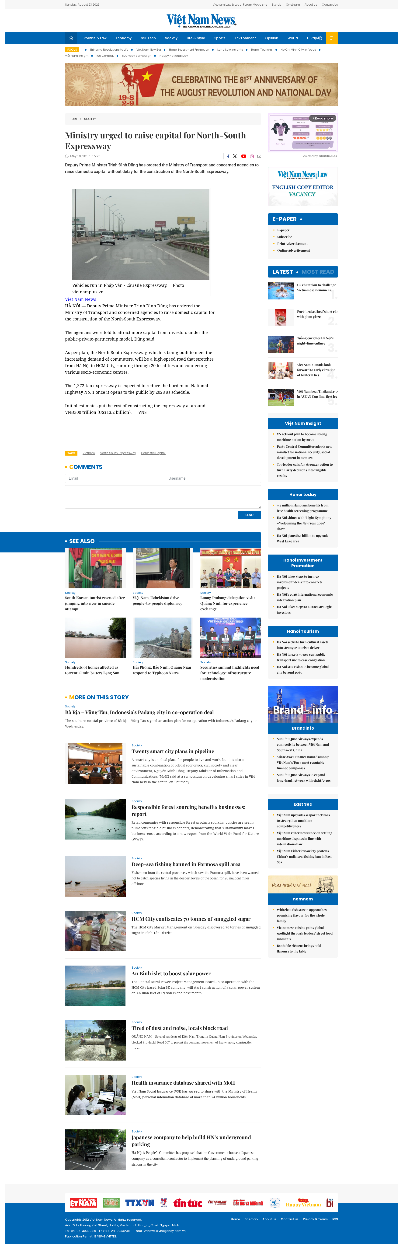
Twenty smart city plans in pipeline (173, 751)
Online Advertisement (293, 250)
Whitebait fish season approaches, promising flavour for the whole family (302, 915)
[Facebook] (228, 156)
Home (73, 119)
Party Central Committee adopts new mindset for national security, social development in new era (304, 452)
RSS (335, 1219)
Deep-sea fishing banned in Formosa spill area (186, 864)
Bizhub (276, 5)
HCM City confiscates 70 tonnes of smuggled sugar (191, 918)
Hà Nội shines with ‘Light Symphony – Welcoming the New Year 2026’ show (304, 523)
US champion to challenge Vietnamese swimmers (316, 287)
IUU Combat (105, 56)
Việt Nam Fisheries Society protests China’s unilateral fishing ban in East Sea (304, 856)
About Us (311, 5)
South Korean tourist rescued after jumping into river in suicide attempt (95, 603)
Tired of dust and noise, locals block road (180, 1027)
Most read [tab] (318, 272)
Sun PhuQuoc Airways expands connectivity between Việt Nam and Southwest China (303, 744)
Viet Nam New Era (148, 50)
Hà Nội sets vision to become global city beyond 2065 (303, 669)
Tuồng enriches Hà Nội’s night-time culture (315, 340)
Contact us (289, 1219)
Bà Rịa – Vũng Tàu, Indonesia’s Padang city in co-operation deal (139, 712)
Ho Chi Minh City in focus (298, 50)
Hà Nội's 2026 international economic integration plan (305, 597)
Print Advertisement (292, 243)
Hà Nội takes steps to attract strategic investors (304, 609)
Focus (72, 50)
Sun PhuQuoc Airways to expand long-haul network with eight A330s (303, 778)
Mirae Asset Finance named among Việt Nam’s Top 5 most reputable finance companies (303, 762)
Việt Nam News (201, 21)
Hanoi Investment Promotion (189, 50)
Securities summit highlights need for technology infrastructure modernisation (229, 673)
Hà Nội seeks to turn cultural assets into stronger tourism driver (302, 645)
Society (171, 38)
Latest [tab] (283, 272)
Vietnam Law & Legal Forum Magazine (240, 5)
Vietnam (89, 453)
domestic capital (153, 453)
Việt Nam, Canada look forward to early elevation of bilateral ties (316, 369)
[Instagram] (252, 156)
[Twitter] (235, 156)
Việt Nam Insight (76, 56)
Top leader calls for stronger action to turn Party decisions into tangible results (305, 470)
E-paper (285, 219)
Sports (220, 38)
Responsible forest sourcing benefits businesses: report (188, 810)
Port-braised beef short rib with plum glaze (317, 314)
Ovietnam (293, 5)
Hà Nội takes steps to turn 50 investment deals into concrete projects (300, 582)
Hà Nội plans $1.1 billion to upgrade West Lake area (302, 538)
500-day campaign (136, 56)
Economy (124, 38)
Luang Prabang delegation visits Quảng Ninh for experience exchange (227, 603)
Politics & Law (95, 38)
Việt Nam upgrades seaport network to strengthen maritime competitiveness (303, 820)
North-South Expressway (118, 453)
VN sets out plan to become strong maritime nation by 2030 (302, 437)
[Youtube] (244, 156)
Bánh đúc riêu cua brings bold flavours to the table (299, 948)
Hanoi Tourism (262, 50)
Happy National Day (174, 56)
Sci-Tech (148, 38)
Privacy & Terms (315, 1219)
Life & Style (196, 38)
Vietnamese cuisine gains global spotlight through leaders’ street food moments (305, 933)
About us (269, 1219)
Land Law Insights (230, 50)
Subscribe (284, 237)
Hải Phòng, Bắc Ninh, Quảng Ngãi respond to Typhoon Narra (162, 670)
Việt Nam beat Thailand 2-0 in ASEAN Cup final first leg (317, 394)
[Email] (259, 156)
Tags (71, 453)
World (293, 38)
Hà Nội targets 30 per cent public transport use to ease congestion (301, 657)
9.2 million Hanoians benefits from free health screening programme (303, 508)
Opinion (271, 38)
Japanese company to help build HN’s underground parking (191, 1141)
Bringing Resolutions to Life (109, 50)
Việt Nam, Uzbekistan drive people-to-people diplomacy (157, 600)
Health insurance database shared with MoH (183, 1082)
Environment (245, 38)
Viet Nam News (80, 299)
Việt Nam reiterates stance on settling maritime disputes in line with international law (304, 838)
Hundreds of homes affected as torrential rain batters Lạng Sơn (92, 670)
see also (82, 541)
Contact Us (330, 5)
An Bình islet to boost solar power (171, 973)
